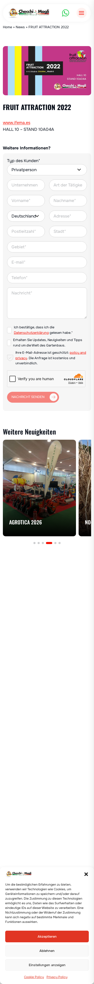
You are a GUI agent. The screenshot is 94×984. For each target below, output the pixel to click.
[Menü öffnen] (82, 13)
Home (7, 27)
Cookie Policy (34, 977)
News (20, 27)
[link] (39, 488)
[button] (86, 874)
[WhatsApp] (65, 13)
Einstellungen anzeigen (47, 965)
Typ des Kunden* (23, 160)
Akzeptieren (47, 937)
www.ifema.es (16, 122)
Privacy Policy (56, 977)
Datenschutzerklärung (31, 333)
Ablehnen (47, 951)
